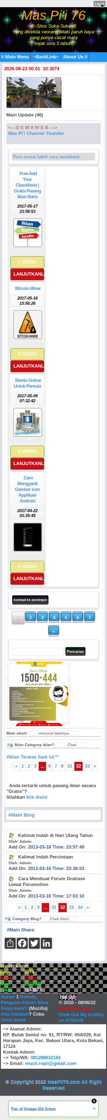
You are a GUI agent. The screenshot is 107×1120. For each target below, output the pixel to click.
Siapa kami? (14, 1008)
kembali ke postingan (30, 600)
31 (69, 766)
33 (87, 766)
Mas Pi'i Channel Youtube (36, 133)
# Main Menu (15, 56)
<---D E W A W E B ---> (32, 127)
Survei (8, 996)
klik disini (36, 797)
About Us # (75, 56)
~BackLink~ (46, 56)
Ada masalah (15, 1014)
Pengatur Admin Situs (25, 1002)
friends (27, 996)
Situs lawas (13, 1020)
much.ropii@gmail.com (50, 1063)
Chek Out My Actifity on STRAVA (81, 1017)
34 (80, 907)
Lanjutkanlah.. (28, 274)
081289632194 (45, 1057)
